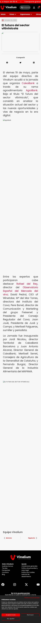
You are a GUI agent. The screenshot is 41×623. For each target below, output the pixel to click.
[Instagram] (15, 585)
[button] (34, 7)
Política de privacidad (32, 598)
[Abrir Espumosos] (31, 14)
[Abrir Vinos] (15, 14)
